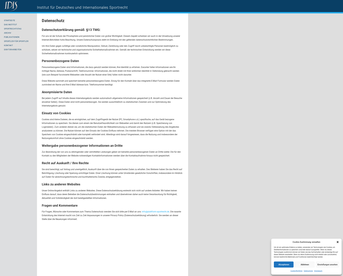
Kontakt (8, 45)
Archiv (7, 33)
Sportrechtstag (13, 29)
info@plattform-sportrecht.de (155, 211)
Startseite (9, 20)
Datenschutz (308, 271)
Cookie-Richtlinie (296, 271)
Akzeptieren (283, 264)
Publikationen (11, 37)
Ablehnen (305, 264)
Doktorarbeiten (12, 49)
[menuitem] (18, 20)
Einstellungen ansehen (327, 264)
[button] (337, 242)
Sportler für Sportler (16, 41)
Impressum (318, 271)
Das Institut (10, 24)
